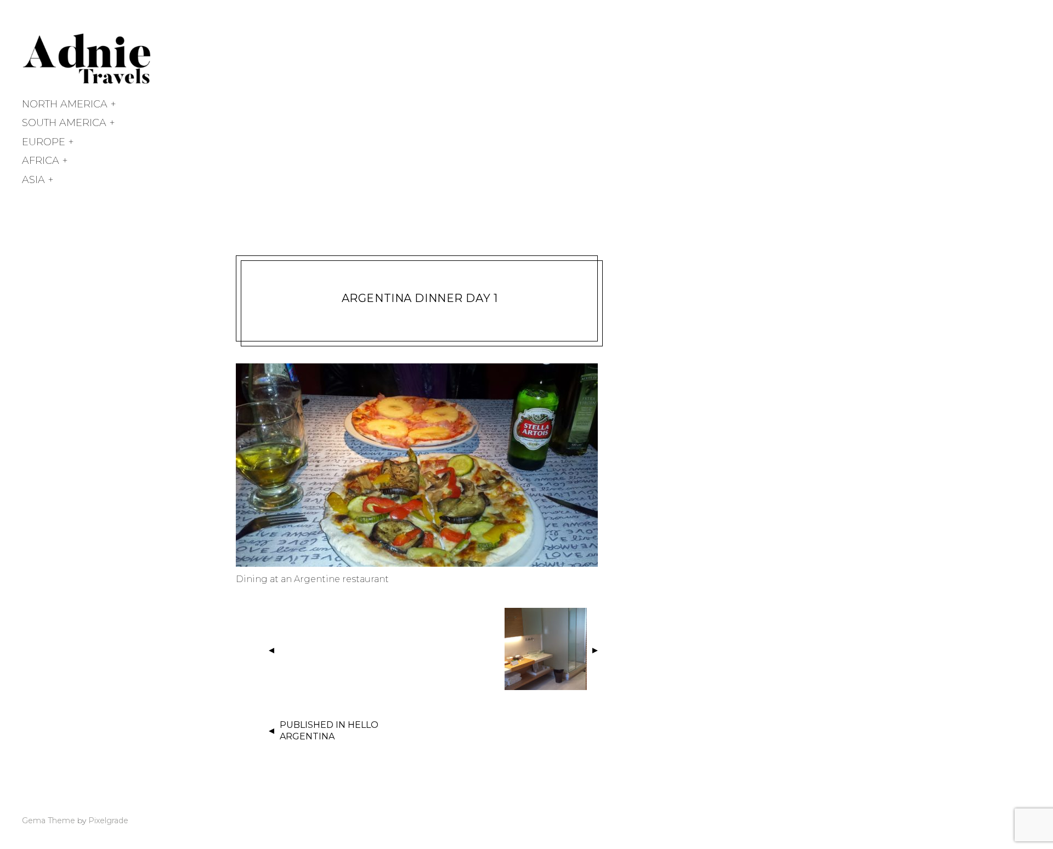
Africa (40, 161)
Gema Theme (48, 820)
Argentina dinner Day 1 (420, 298)
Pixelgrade (108, 820)
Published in (329, 731)
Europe (43, 142)
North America (64, 104)
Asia (33, 180)
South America (64, 123)
